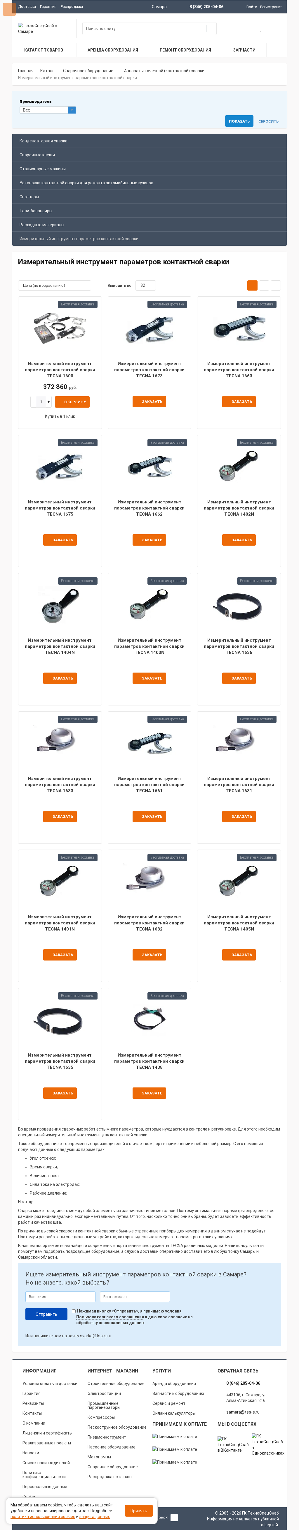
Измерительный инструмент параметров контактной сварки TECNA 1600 (60, 370)
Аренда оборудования (174, 1383)
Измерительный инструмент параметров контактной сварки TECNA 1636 (239, 646)
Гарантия (48, 6)
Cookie (28, 1496)
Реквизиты (33, 1403)
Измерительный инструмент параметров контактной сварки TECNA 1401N (60, 923)
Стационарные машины (43, 169)
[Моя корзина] (246, 29)
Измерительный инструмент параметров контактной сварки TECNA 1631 (239, 785)
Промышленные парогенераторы (104, 1405)
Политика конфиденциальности (44, 1474)
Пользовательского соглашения (110, 1317)
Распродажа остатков (110, 1476)
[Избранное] (261, 29)
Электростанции (104, 1393)
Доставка (27, 6)
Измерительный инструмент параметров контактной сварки (79, 238)
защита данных (94, 1516)
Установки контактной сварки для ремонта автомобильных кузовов (86, 183)
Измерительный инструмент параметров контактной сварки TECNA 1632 (149, 923)
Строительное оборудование (116, 1383)
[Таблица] (276, 285)
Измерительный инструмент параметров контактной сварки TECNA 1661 (149, 785)
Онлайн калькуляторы (174, 1413)
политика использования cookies (43, 1516)
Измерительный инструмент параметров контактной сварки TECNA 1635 (60, 1061)
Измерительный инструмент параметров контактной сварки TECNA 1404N (60, 646)
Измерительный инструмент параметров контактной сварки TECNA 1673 (149, 370)
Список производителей (46, 1462)
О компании (33, 1423)
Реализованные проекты (46, 1443)
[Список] (264, 285)
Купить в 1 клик (60, 416)
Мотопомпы (99, 1457)
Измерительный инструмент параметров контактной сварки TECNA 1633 (60, 785)
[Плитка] (252, 285)
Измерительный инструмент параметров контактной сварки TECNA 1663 (239, 370)
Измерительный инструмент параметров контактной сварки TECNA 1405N (239, 923)
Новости (30, 1453)
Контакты (32, 1413)
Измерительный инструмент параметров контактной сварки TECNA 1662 (149, 508)
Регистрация (271, 7)
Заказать (152, 401)
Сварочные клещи (37, 155)
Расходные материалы (42, 224)
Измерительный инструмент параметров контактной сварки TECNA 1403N (149, 646)
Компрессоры (101, 1417)
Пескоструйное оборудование (117, 1427)
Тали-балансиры (36, 210)
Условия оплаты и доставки (49, 1383)
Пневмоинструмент (107, 1437)
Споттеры (29, 196)
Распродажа (72, 6)
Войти (251, 7)
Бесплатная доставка (78, 304)
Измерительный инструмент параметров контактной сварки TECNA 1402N (239, 508)
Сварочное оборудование (113, 1466)
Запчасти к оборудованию (178, 1393)
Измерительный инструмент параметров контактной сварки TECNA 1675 (60, 508)
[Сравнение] (274, 29)
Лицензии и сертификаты (47, 1433)
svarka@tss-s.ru (95, 1335)
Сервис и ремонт (168, 1403)
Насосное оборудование (111, 1447)
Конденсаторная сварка (43, 141)
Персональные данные (44, 1486)
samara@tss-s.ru (243, 1412)
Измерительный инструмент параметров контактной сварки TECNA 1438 (149, 1061)
